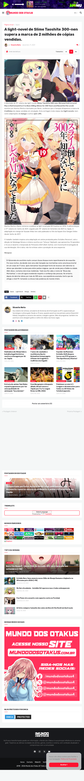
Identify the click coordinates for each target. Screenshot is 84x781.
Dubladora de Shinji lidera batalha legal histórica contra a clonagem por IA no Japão (15, 355)
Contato (30, 762)
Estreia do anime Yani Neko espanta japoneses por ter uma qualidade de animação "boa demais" (15, 387)
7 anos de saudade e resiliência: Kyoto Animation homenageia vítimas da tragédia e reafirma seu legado (40, 356)
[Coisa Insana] (29, 539)
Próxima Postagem (73, 411)
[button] (3, 13)
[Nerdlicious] (49, 535)
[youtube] (49, 751)
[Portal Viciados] (49, 531)
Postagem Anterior (10, 411)
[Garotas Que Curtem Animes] (39, 531)
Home (22, 762)
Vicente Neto (19, 307)
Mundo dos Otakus (32, 766)
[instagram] (16, 321)
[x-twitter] (19, 321)
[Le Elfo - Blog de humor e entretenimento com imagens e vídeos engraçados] (29, 535)
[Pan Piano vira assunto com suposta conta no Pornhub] (9, 600)
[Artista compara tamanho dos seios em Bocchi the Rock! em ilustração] (9, 610)
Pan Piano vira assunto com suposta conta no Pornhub (38, 598)
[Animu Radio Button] (29, 531)
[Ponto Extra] (9, 539)
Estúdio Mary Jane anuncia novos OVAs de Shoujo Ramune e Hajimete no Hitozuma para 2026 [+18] (45, 579)
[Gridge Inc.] (19, 535)
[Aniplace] (8, 541)
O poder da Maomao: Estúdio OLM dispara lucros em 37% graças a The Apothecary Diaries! (66, 355)
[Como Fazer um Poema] (69, 535)
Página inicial (8, 25)
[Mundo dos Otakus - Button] (9, 531)
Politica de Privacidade (69, 759)
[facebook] (13, 321)
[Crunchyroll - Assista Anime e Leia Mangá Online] (19, 531)
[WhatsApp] (36, 297)
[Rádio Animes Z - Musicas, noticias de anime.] (59, 531)
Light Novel (19, 291)
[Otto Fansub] (49, 539)
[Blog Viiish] (19, 539)
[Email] (44, 297)
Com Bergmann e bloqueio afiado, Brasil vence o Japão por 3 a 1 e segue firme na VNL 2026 (41, 387)
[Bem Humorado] (59, 539)
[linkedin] (21, 321)
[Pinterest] (40, 297)
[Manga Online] (39, 539)
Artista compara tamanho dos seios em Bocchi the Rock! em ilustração (45, 608)
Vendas (33, 291)
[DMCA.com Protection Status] (18, 719)
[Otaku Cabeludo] (9, 535)
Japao (17, 25)
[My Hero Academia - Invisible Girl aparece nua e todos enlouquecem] (9, 590)
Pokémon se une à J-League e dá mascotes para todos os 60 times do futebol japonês (68, 387)
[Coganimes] (69, 539)
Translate (48, 514)
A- (66, 51)
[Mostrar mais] (48, 297)
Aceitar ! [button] (63, 765)
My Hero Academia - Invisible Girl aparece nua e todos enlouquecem (43, 588)
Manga (27, 291)
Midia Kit (38, 762)
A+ (76, 51)
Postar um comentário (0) (42, 404)
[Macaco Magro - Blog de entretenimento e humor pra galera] (39, 535)
